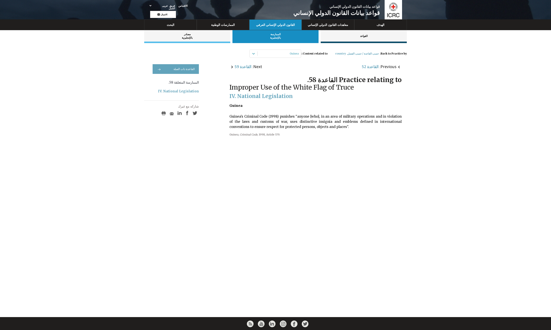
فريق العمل (172, 7)
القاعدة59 (243, 66)
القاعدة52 (370, 66)
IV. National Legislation (178, 91)
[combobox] (298, 53)
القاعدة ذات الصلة (184, 69)
